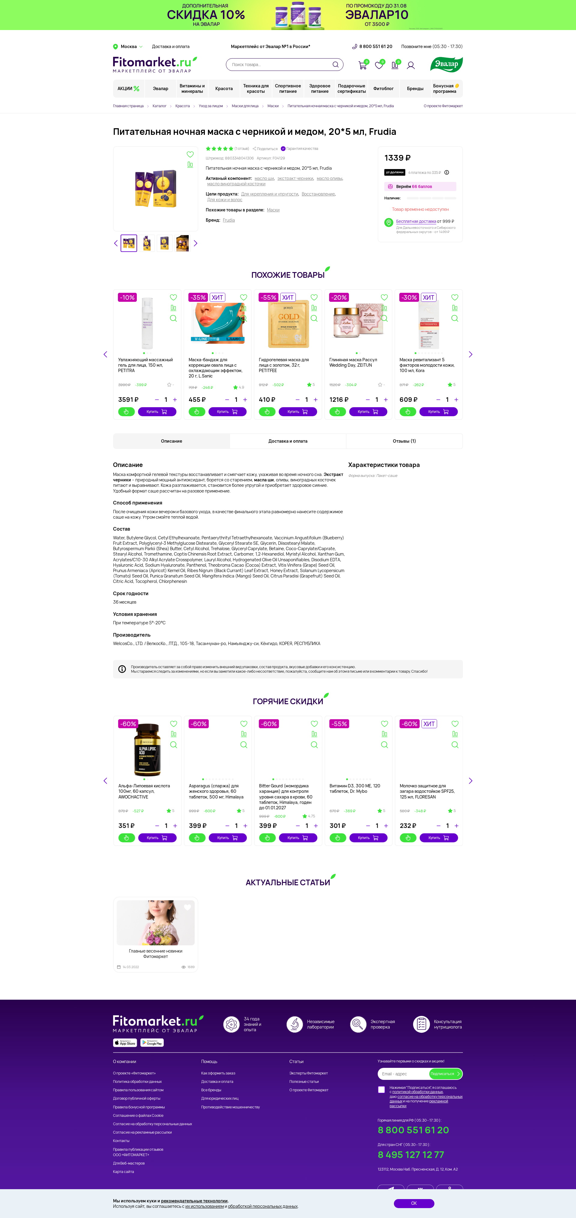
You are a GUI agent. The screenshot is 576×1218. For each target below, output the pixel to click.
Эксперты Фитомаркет (309, 1073)
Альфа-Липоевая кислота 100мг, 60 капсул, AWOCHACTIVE (144, 791)
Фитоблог (384, 88)
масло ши (264, 178)
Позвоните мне (432, 46)
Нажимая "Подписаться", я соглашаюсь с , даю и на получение (426, 1096)
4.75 (311, 816)
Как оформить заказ (218, 1073)
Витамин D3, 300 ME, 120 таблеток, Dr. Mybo (354, 788)
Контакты (121, 1140)
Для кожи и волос (224, 199)
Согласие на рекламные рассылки (142, 1132)
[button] (129, 243)
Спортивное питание (288, 88)
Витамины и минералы (192, 88)
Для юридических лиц (219, 1098)
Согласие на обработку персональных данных (152, 1123)
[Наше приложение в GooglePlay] (152, 1042)
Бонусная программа (444, 88)
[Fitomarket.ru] (155, 65)
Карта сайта (123, 1171)
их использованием (204, 1206)
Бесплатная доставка (416, 221)
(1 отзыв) (241, 149)
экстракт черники (295, 178)
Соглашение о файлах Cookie (138, 1115)
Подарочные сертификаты (352, 88)
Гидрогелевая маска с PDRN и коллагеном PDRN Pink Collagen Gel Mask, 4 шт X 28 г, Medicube (287, 368)
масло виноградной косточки (236, 183)
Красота (224, 88)
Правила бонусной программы (139, 1107)
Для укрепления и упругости (269, 194)
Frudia (229, 220)
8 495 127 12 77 (411, 1154)
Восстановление (318, 194)
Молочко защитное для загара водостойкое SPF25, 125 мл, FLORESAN (427, 791)
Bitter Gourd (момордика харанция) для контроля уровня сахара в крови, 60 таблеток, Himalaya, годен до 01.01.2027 (285, 796)
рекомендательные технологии (194, 1201)
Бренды (415, 88)
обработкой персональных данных (263, 1206)
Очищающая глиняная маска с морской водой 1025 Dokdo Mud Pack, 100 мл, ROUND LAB (147, 368)
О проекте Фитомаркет (443, 105)
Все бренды (211, 1089)
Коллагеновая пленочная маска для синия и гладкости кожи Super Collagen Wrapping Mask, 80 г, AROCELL (427, 370)
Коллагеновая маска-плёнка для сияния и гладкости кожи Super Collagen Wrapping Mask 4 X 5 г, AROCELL (357, 370)
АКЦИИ (125, 88)
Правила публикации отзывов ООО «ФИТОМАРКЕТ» (138, 1152)
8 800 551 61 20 (375, 46)
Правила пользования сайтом (138, 1089)
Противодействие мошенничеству (230, 1107)
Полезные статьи (304, 1081)
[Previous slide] (105, 780)
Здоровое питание (319, 88)
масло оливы (329, 178)
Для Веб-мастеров (129, 1163)
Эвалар (160, 88)
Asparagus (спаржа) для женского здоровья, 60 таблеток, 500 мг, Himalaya (216, 791)
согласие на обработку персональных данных (426, 1099)
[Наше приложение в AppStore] (125, 1042)
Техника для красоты (256, 88)
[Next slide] (195, 243)
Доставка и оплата (171, 46)
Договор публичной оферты (136, 1098)
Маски (273, 210)
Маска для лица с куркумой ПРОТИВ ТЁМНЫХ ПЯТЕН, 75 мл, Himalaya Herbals (216, 368)
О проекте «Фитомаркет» (134, 1073)
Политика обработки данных (137, 1081)
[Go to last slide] (116, 243)
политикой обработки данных (417, 1091)
